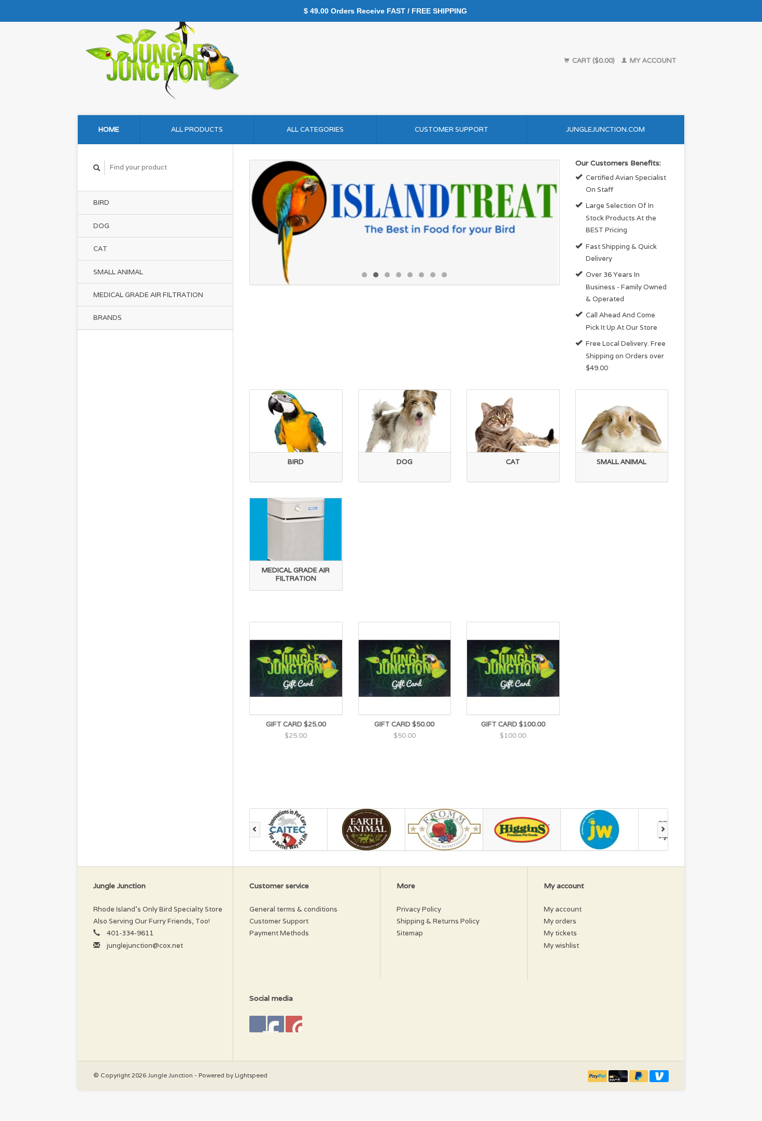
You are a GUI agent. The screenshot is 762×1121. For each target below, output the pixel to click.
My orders (560, 921)
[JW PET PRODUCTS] (600, 829)
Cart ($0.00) (593, 60)
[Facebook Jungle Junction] (257, 1024)
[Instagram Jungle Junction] (294, 1024)
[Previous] (254, 829)
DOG (101, 225)
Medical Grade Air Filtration (148, 294)
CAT (100, 248)
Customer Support (451, 129)
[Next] (662, 829)
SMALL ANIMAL (118, 272)
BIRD (101, 202)
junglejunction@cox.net (145, 945)
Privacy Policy (419, 909)
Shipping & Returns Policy (438, 921)
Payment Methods (279, 933)
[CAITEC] (289, 829)
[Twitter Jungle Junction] (275, 1024)
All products (197, 129)
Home (108, 129)
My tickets (560, 933)
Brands (107, 317)
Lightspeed (251, 1075)
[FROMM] (444, 829)
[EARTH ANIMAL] (366, 829)
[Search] (97, 167)
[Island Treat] (397, 222)
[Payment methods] (598, 1075)
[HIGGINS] (522, 829)
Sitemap (410, 933)
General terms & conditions (293, 909)
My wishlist (561, 945)
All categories (315, 129)
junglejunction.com (605, 129)
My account (652, 60)
